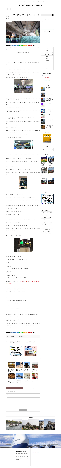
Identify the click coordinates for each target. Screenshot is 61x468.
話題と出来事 (48, 231)
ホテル (51, 222)
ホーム (18, 1)
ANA (42, 210)
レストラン (43, 226)
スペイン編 (9, 336)
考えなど (43, 231)
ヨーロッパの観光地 (18, 336)
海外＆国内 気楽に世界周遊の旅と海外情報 (30, 5)
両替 (47, 226)
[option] (14, 424)
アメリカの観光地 (44, 215)
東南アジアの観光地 (47, 229)
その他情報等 (43, 212)
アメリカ (33, 1)
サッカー (50, 217)
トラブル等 (43, 222)
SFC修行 (43, 1)
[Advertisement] (23, 57)
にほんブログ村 (47, 80)
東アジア (47, 58)
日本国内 (47, 56)
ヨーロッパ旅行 (23, 1)
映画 (42, 229)
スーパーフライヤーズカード (46, 219)
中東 (47, 62)
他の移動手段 (21, 336)
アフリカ (38, 1)
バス (47, 222)
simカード (46, 210)
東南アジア (28, 1)
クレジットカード (44, 217)
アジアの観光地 (49, 212)
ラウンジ (50, 224)
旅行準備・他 (12, 336)
